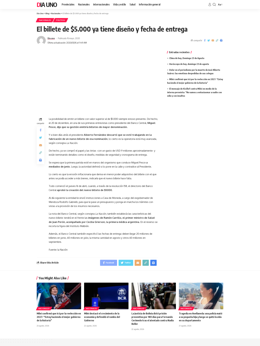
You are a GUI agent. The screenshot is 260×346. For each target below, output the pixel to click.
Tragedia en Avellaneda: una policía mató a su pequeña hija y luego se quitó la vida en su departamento (200, 317)
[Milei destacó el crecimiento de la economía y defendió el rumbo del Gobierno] (106, 296)
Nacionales (45, 20)
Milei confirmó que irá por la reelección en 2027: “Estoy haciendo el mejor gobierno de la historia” (59, 317)
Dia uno (51, 38)
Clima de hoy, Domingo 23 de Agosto (186, 58)
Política (60, 20)
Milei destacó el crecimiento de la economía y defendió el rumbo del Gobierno (102, 317)
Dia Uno (47, 4)
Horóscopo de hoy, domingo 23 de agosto (189, 64)
